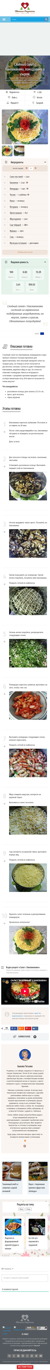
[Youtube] (41, 1356)
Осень (28, 1209)
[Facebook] (23, 1356)
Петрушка (14, 207)
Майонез (13, 231)
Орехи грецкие (16, 213)
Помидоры (14, 189)
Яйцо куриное (15, 219)
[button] (4, 19)
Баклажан (14, 183)
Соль (12, 237)
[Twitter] (36, 1356)
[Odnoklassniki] (14, 1356)
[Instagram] (27, 1356)
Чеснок (13, 195)
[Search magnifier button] (46, 19)
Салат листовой (16, 177)
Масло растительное (18, 243)
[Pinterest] (32, 1356)
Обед (21, 1209)
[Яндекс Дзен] (18, 1356)
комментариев (24, 1037)
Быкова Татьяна (25, 1066)
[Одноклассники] (25, 1141)
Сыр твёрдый (15, 225)
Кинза (12, 201)
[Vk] (9, 1356)
